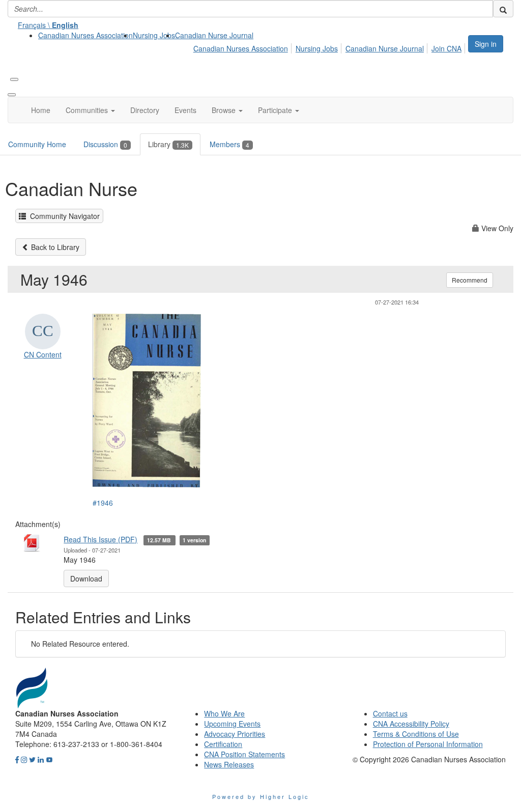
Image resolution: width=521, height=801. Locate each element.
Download (86, 578)
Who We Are (224, 713)
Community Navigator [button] (63, 216)
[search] (503, 8)
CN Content (43, 354)
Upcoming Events (232, 724)
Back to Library (54, 247)
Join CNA (446, 48)
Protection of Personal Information (428, 744)
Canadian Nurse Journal (214, 35)
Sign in (486, 44)
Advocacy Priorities (234, 734)
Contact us (390, 713)
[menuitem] (85, 35)
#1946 (103, 503)
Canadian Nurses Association (85, 35)
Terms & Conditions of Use (416, 734)
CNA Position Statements (244, 754)
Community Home (37, 144)
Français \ (48, 25)
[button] (90, 110)
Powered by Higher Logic (260, 796)
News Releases (229, 764)
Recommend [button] (469, 279)
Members (229, 144)
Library (168, 144)
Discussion (105, 144)
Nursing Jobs (154, 35)
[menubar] (330, 46)
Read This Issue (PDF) (100, 539)
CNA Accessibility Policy (411, 724)
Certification (223, 744)
